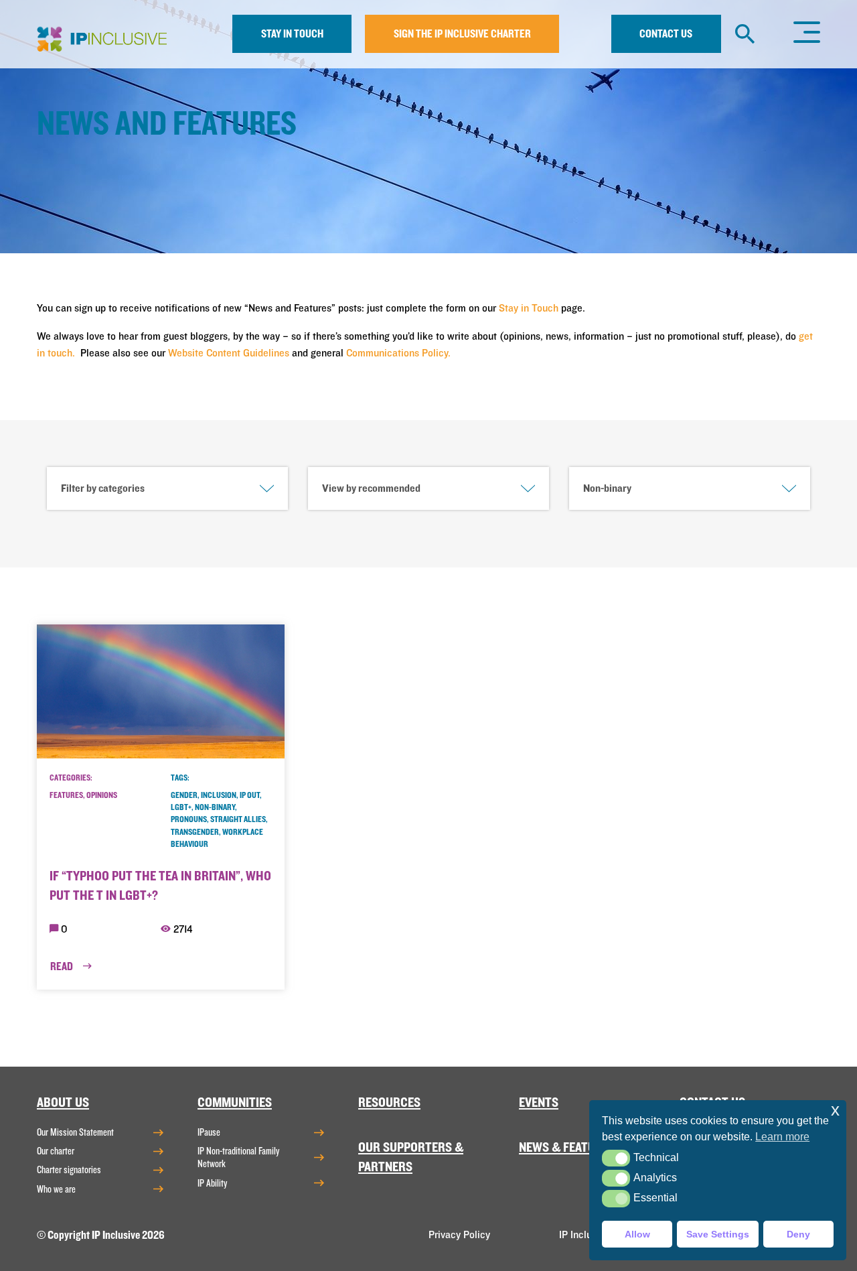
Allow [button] (637, 1234)
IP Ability (212, 1183)
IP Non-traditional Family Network (238, 1157)
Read (62, 966)
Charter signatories (69, 1169)
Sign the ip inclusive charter (462, 34)
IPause (209, 1132)
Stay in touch (292, 34)
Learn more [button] (782, 1136)
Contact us (665, 34)
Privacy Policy (459, 1234)
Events (538, 1102)
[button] (615, 1158)
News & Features (567, 1147)
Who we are (56, 1189)
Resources (389, 1102)
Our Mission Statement (75, 1132)
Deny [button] (798, 1234)
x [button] (835, 1109)
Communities (235, 1102)
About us (63, 1102)
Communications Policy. (398, 353)
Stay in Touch (528, 308)
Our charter (55, 1151)
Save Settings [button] (717, 1234)
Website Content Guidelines (228, 353)
